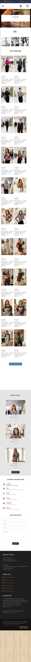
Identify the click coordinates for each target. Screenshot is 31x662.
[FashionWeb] (23, 627)
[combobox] (22, 1)
